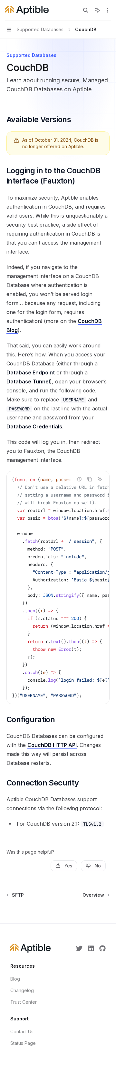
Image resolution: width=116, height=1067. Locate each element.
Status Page (23, 1043)
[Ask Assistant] (100, 479)
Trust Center (23, 1002)
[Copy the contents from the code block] (89, 479)
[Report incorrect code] (79, 479)
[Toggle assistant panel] (98, 10)
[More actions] (107, 10)
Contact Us (22, 1031)
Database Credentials (34, 426)
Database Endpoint (30, 372)
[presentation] (58, 587)
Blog (15, 979)
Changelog (22, 990)
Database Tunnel (28, 381)
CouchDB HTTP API (52, 745)
